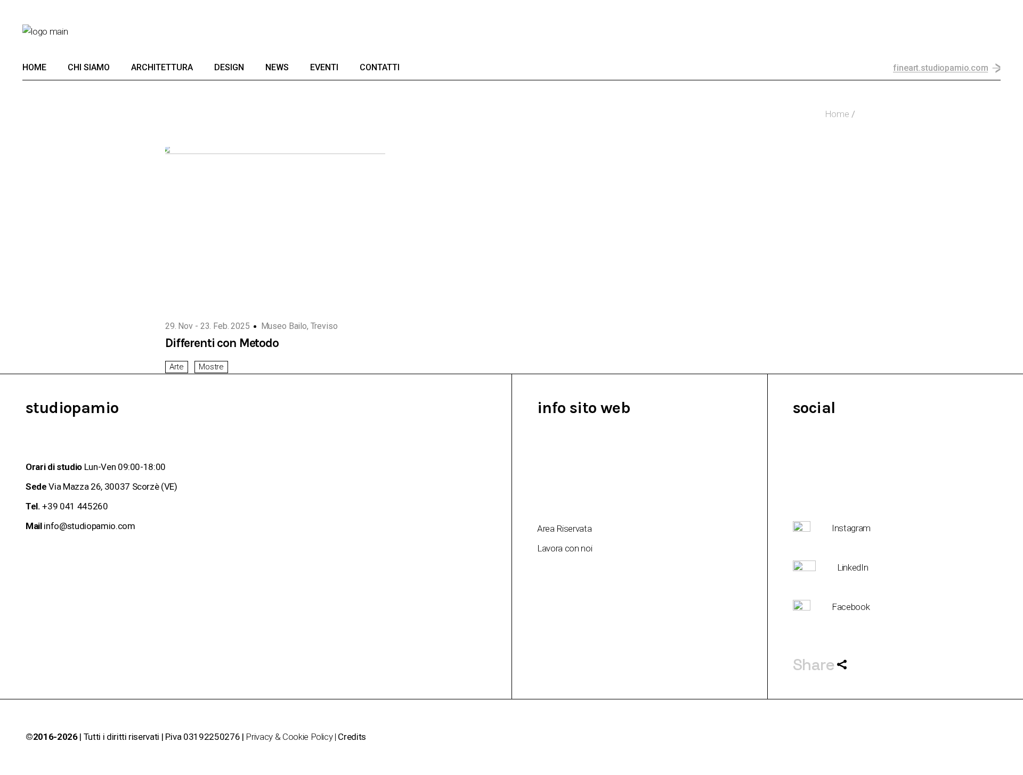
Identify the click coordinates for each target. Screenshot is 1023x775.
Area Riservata (564, 528)
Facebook (851, 606)
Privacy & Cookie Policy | (292, 736)
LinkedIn (852, 567)
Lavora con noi (564, 548)
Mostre (211, 367)
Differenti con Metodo (222, 343)
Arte (176, 367)
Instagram (851, 528)
